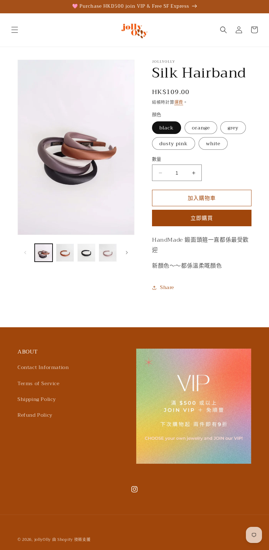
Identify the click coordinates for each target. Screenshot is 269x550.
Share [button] (167, 287)
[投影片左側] (25, 252)
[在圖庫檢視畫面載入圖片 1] (44, 253)
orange (201, 127)
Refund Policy (35, 415)
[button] (14, 30)
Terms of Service (39, 383)
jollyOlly (42, 539)
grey (233, 127)
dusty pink (173, 143)
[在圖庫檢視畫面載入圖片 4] (108, 253)
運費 (178, 102)
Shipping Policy (37, 399)
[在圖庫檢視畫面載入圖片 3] (86, 253)
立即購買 (202, 218)
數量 (156, 159)
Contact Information (43, 367)
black (166, 127)
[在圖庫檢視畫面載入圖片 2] (65, 253)
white (213, 143)
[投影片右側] (126, 252)
